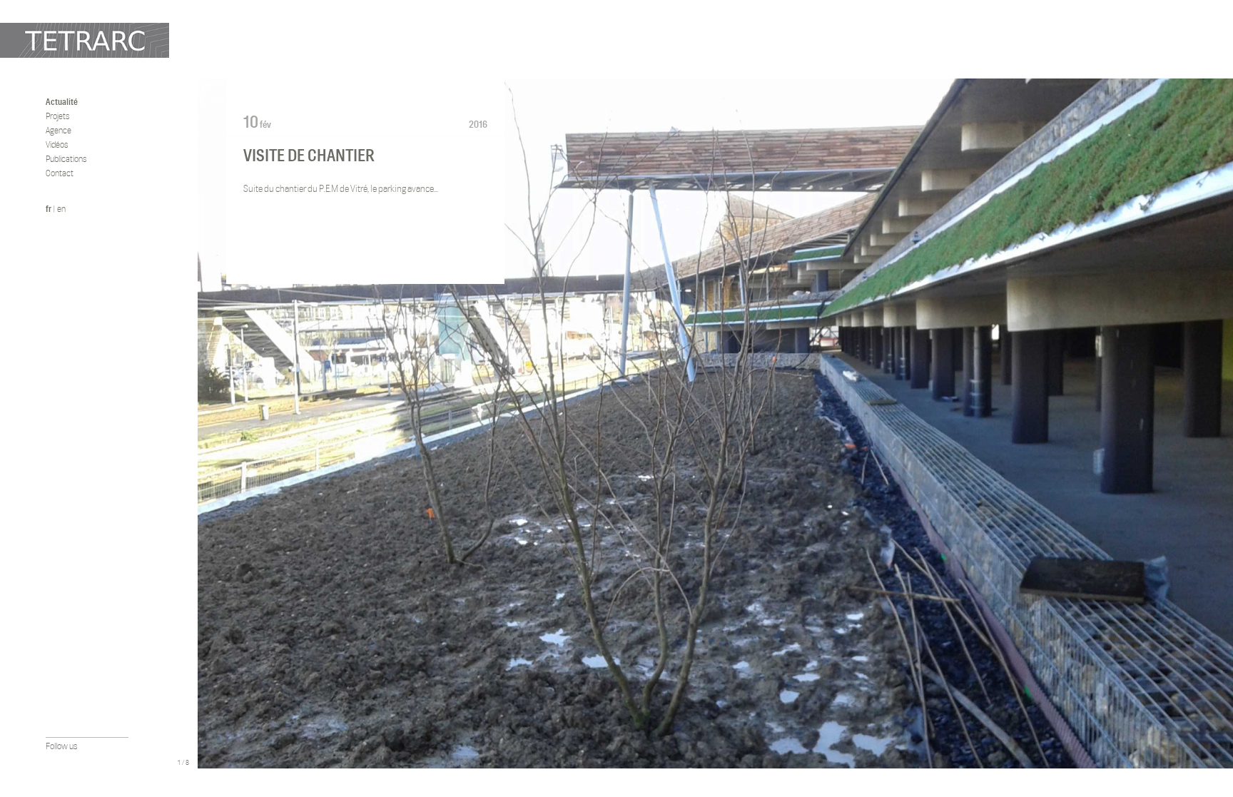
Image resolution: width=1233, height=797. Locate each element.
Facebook (52, 762)
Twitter (71, 762)
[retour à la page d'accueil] (84, 40)
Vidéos (57, 144)
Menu (183, 746)
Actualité (62, 101)
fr (48, 208)
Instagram (90, 762)
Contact (59, 173)
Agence (58, 130)
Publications (66, 158)
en (61, 208)
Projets (57, 116)
